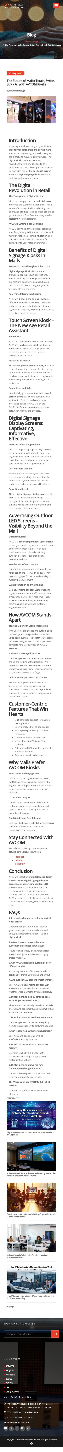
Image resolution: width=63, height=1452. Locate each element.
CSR (7, 1387)
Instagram (20, 863)
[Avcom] (14, 5)
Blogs (35, 41)
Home (27, 41)
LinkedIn (19, 860)
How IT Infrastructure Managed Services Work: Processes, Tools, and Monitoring (30, 1297)
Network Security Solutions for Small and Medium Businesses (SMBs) (27, 1256)
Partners (10, 1374)
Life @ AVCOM (12, 1391)
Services (10, 1366)
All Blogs (10, 1306)
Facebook (19, 856)
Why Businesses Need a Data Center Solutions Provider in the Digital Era (30, 1133)
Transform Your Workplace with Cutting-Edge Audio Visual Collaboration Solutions (30, 1215)
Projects (10, 1370)
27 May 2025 (15, 73)
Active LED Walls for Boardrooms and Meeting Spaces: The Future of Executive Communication (31, 1174)
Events (9, 1383)
